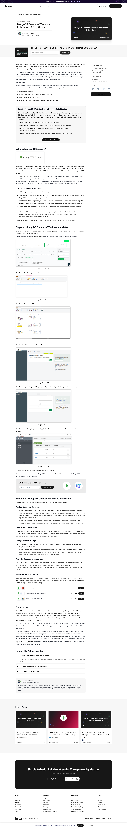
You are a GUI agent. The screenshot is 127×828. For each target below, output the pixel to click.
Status (16, 811)
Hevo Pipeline (18, 798)
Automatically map (41, 125)
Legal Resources (102, 809)
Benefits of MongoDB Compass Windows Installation (100, 75)
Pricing (17, 802)
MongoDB (19, 166)
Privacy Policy (101, 804)
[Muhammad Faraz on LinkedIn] (33, 33)
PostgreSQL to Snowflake (77, 811)
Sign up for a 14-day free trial (24, 641)
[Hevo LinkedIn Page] (108, 819)
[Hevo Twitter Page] (111, 819)
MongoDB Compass (25, 176)
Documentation (47, 804)
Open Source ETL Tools (77, 802)
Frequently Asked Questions (100, 81)
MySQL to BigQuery (76, 804)
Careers (100, 800)
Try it (80, 588)
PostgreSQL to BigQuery (77, 807)
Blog (44, 798)
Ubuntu (54, 474)
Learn (22, 14)
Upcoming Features (20, 807)
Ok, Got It (80, 825)
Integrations (18, 804)
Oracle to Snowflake (76, 809)
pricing (70, 641)
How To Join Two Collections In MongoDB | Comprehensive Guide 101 (96, 734)
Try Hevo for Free (100, 94)
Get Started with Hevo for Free (50, 139)
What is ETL (74, 798)
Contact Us (100, 798)
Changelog (18, 809)
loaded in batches (50, 133)
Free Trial (17, 800)
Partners (100, 802)
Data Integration (47, 809)
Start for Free (102, 6)
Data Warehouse (21, 634)
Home (18, 14)
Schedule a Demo (115, 6)
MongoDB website (38, 236)
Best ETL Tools (74, 800)
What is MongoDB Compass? (100, 68)
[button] (51, 658)
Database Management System (26, 730)
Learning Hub (46, 800)
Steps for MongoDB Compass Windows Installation (100, 71)
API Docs (45, 802)
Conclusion (95, 79)
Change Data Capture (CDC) (50, 811)
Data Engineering (47, 807)
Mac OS (61, 474)
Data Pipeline (59, 636)
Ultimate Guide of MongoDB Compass (36, 220)
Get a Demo (73, 588)
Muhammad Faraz (27, 33)
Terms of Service (102, 807)
